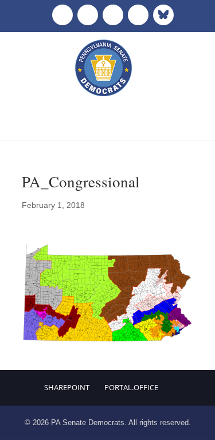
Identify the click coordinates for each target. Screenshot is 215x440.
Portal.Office (131, 387)
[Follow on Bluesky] (163, 15)
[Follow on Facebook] (62, 15)
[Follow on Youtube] (138, 15)
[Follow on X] (87, 15)
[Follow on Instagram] (113, 15)
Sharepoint (66, 387)
